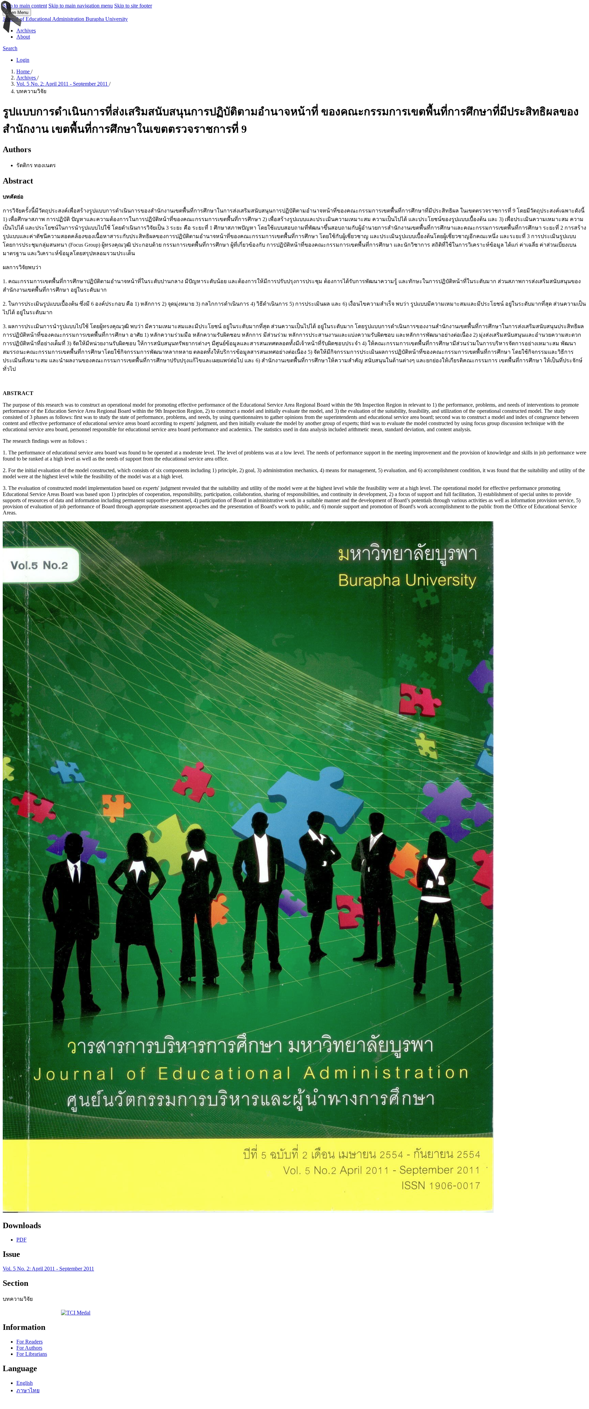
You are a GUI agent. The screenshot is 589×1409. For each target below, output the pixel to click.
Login (22, 60)
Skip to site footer (133, 6)
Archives (26, 30)
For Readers (29, 1342)
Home (23, 71)
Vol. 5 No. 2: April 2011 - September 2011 (62, 84)
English (24, 1383)
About (23, 37)
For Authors (29, 1348)
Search (10, 48)
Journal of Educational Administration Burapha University (65, 19)
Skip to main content (25, 6)
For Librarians (31, 1354)
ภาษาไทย (28, 1390)
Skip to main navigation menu (80, 6)
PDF (21, 1240)
